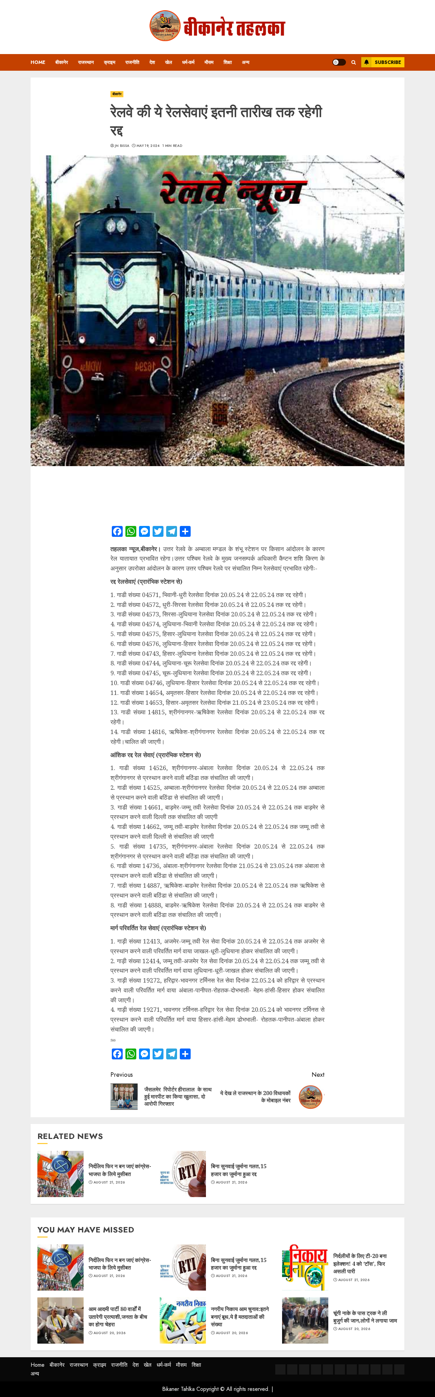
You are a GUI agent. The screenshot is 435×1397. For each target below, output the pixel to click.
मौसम (209, 62)
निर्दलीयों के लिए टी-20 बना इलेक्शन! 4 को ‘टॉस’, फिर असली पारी (360, 1263)
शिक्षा (228, 62)
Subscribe (388, 62)
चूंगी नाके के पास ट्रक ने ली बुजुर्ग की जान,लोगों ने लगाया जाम (365, 1316)
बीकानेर (61, 62)
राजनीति (132, 62)
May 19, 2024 (148, 145)
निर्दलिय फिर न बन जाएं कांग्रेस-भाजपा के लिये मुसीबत (120, 1169)
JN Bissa (122, 145)
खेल (168, 62)
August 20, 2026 (109, 1333)
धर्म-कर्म (188, 62)
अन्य (245, 62)
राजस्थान (86, 62)
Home (38, 62)
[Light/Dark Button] (339, 62)
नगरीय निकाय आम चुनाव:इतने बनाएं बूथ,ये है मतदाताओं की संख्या (240, 1316)
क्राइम (109, 62)
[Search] (353, 62)
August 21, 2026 (109, 1182)
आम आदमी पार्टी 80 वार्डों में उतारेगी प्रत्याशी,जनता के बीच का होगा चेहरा (118, 1316)
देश (152, 62)
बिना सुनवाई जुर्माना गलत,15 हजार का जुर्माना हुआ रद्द (238, 1169)
